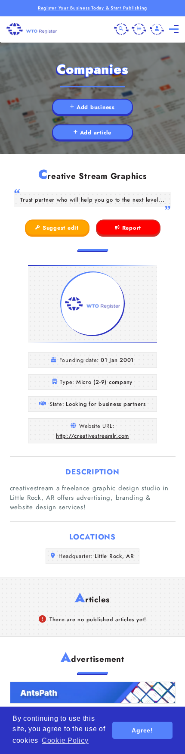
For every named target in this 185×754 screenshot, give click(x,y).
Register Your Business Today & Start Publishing (92, 8)
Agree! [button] (142, 730)
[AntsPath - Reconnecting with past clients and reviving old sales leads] (92, 692)
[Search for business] (121, 29)
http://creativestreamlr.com (92, 436)
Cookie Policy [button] (65, 740)
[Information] (139, 29)
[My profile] (157, 29)
